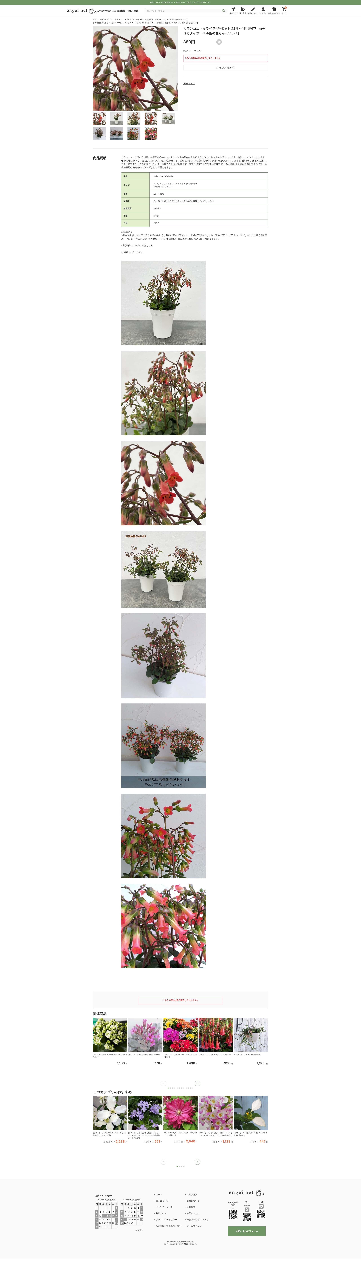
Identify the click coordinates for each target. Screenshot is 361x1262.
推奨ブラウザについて (197, 1219)
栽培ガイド (161, 1213)
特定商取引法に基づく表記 (168, 1226)
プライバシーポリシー (166, 1219)
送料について (189, 83)
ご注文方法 (192, 1194)
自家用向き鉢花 (105, 19)
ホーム (159, 1194)
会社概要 (191, 1207)
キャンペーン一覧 (164, 1207)
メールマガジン (194, 1226)
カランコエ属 (116, 23)
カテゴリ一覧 (162, 1200)
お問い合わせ (193, 1213)
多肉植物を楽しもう (100, 23)
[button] (197, 1083)
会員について (193, 1200)
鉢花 (94, 19)
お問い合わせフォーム (246, 1231)
